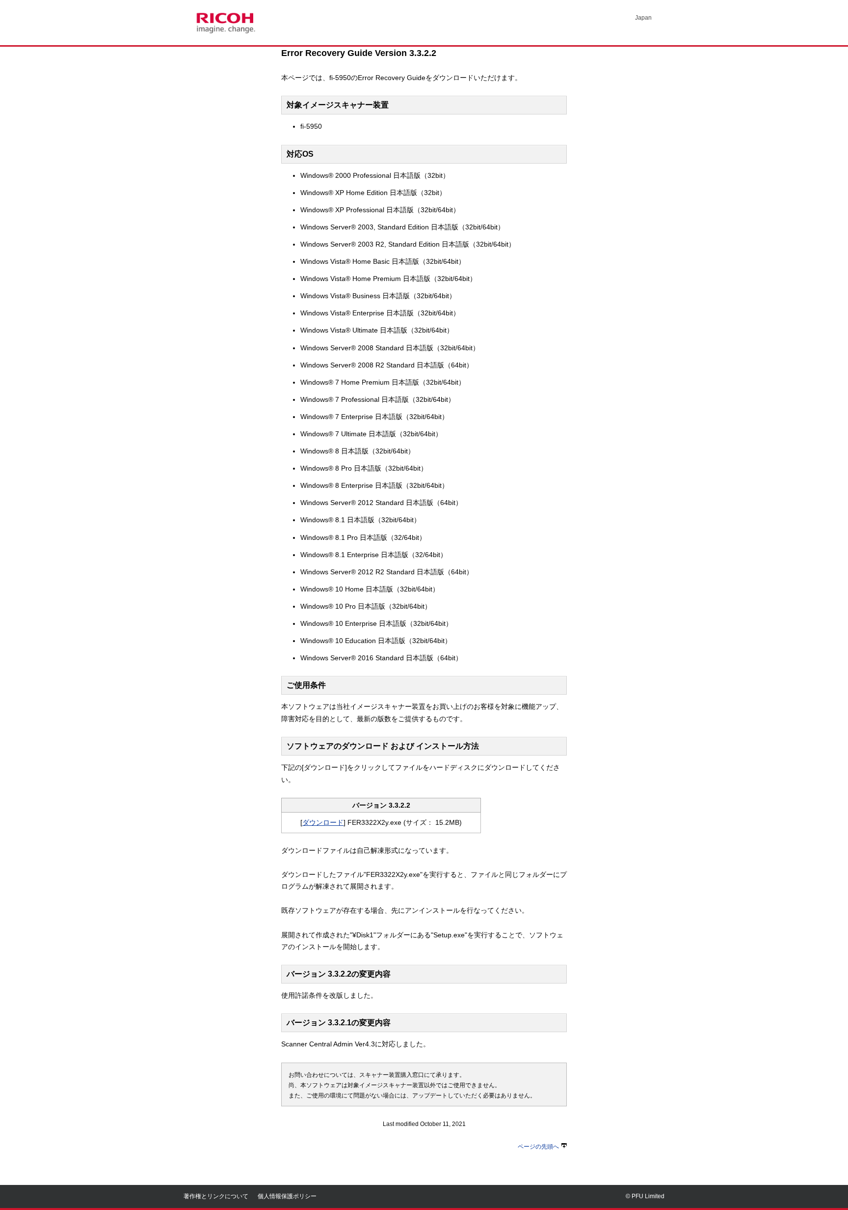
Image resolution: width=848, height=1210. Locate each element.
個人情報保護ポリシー (287, 1196)
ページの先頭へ (538, 1146)
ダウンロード (323, 822)
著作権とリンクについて (216, 1196)
